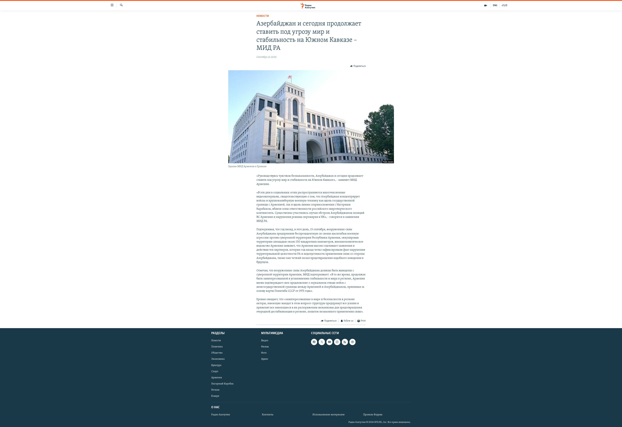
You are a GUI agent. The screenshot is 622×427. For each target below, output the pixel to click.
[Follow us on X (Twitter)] (322, 342)
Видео (264, 340)
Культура (216, 365)
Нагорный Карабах (222, 384)
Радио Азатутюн (220, 415)
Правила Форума (372, 415)
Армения (216, 377)
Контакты (267, 415)
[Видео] (486, 5)
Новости (262, 16)
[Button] (358, 66)
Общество (217, 353)
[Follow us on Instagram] (337, 342)
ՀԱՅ (504, 5)
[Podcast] (352, 342)
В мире (215, 396)
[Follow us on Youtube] (329, 342)
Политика (217, 347)
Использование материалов (328, 415)
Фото (264, 353)
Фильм (265, 347)
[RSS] (345, 342)
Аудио (264, 359)
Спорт (214, 371)
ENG (495, 5)
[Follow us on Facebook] (314, 342)
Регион (215, 390)
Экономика (218, 359)
